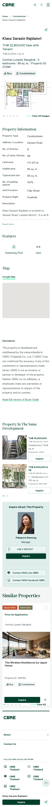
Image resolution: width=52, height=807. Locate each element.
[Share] (45, 700)
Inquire (39, 458)
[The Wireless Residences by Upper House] (26, 604)
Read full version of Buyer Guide (20, 399)
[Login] (41, 5)
